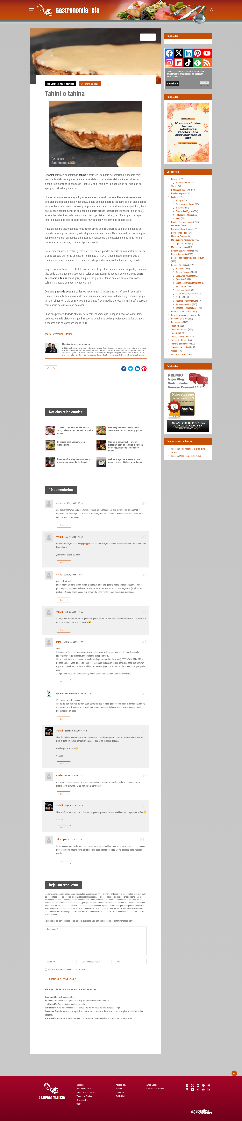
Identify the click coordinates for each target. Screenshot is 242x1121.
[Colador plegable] (152, 37)
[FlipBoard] (192, 1089)
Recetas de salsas (184, 304)
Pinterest (197, 53)
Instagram (169, 62)
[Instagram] (187, 1089)
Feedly (197, 62)
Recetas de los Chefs (180, 311)
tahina (69, 333)
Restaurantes (177, 322)
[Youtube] (209, 1085)
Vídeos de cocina (178, 354)
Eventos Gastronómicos (181, 222)
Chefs (173, 186)
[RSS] (209, 1089)
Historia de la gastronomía (182, 229)
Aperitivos (180, 268)
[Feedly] (203, 1089)
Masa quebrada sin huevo (190, 456)
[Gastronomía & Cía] (68, 10)
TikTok (188, 62)
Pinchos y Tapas (183, 290)
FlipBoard (178, 62)
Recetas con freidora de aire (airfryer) (187, 258)
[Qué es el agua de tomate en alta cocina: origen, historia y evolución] (102, 462)
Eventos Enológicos (184, 211)
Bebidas (174, 179)
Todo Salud (176, 333)
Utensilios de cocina (180, 347)
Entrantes (180, 279)
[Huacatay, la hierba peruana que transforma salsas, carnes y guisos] (102, 430)
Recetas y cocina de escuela (183, 315)
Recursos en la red (179, 318)
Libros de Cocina (178, 236)
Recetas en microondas (186, 308)
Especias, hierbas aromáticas (188, 283)
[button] (31, 10)
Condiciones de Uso (155, 1088)
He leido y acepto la (66, 969)
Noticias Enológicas (184, 215)
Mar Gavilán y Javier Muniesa (60, 83)
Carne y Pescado (183, 272)
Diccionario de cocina (90, 83)
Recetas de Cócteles (185, 182)
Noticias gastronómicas (181, 250)
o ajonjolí (128, 197)
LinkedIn (188, 53)
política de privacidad (75, 969)
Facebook (169, 53)
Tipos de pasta (182, 243)
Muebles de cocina (179, 247)
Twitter (178, 53)
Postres (179, 297)
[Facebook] (187, 1085)
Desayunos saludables (185, 275)
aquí (130, 1018)
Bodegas (179, 200)
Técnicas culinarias (179, 329)
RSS (207, 62)
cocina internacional (55, 333)
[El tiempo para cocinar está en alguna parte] (51, 444)
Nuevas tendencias (179, 254)
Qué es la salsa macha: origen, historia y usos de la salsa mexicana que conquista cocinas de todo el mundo (125, 446)
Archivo (119, 1088)
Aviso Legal (151, 1085)
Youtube (207, 53)
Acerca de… (121, 1085)
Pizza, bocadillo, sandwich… (188, 293)
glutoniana (61, 693)
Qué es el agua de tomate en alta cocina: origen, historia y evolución (125, 461)
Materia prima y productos (182, 240)
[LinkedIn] (198, 1085)
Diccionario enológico (185, 204)
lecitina (63, 215)
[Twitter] (192, 1085)
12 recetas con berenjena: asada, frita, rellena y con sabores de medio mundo (75, 430)
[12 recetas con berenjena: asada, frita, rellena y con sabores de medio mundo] (51, 430)
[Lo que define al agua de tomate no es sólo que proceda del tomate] (51, 462)
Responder (64, 525)
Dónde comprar (178, 193)
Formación (175, 225)
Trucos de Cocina (178, 340)
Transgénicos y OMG (180, 336)
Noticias (80, 1085)
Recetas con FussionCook (187, 300)
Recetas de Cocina (179, 265)
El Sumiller (180, 207)
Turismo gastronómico (181, 343)
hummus (85, 543)
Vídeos (174, 351)
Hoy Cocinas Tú (178, 233)
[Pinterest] (203, 1085)
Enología (174, 197)
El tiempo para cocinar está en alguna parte (72, 443)
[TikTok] (198, 1089)
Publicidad (120, 1096)
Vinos (178, 218)
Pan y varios (181, 286)
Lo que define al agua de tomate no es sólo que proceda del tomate (74, 461)
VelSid (59, 537)
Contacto (120, 1092)
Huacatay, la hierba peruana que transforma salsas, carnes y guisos (125, 429)
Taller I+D (175, 325)
